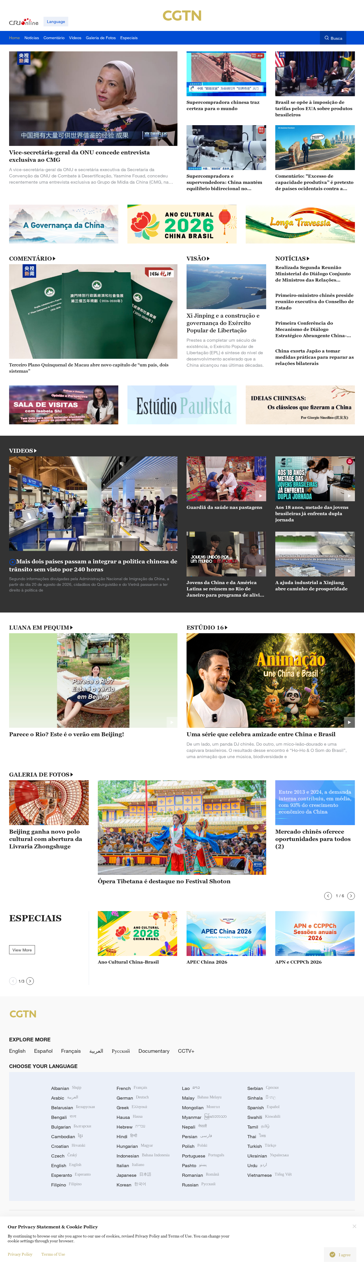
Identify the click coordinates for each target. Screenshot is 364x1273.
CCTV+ (186, 1051)
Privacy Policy (20, 1254)
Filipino (66, 1185)
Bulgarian (71, 1127)
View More (22, 949)
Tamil (258, 1127)
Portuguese (203, 1156)
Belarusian (73, 1107)
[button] (328, 896)
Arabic (64, 1098)
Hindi (127, 1136)
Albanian (66, 1088)
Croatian (68, 1146)
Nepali (194, 1127)
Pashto (194, 1165)
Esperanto (71, 1175)
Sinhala (261, 1098)
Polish (194, 1146)
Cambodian (67, 1136)
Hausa (129, 1117)
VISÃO (196, 258)
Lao (191, 1088)
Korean (131, 1185)
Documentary (153, 1051)
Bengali (63, 1117)
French (132, 1088)
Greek (132, 1107)
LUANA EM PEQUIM (39, 627)
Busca (336, 38)
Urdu (257, 1165)
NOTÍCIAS (290, 258)
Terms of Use (53, 1254)
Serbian (263, 1088)
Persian (197, 1136)
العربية (96, 1051)
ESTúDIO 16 (205, 627)
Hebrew (131, 1127)
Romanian (200, 1175)
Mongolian (201, 1107)
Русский (121, 1051)
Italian (130, 1165)
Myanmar (204, 1117)
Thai (256, 1136)
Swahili (263, 1117)
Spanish (263, 1107)
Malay (202, 1098)
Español (43, 1051)
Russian (199, 1185)
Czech (64, 1156)
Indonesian (143, 1156)
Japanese (134, 1175)
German (133, 1098)
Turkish (261, 1146)
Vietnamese (269, 1175)
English (17, 1051)
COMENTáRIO (30, 258)
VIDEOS (21, 450)
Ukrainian (268, 1156)
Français (71, 1051)
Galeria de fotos (39, 774)
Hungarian (135, 1146)
